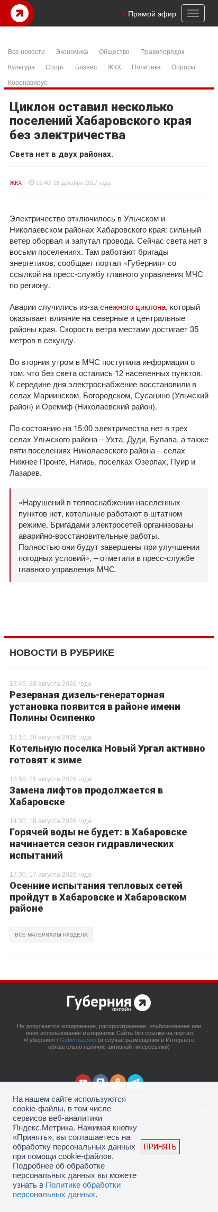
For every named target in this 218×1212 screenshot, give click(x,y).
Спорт (55, 66)
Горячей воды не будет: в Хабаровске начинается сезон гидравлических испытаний (98, 843)
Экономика (72, 51)
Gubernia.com (78, 1040)
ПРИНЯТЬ (160, 1147)
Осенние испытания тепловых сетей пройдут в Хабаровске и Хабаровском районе (98, 897)
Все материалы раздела (51, 935)
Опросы (183, 66)
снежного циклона (133, 306)
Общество (114, 51)
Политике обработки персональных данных (67, 1189)
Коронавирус (27, 81)
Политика (146, 66)
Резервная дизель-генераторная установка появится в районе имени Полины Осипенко (95, 706)
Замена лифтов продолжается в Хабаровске (86, 796)
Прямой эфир (152, 13)
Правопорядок (162, 51)
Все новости (26, 51)
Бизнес (86, 66)
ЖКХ (114, 66)
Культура (21, 66)
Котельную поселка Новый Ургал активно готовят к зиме (107, 754)
